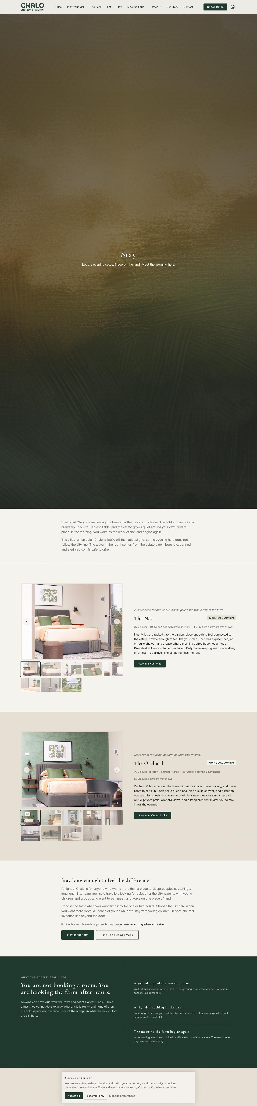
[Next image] (117, 621)
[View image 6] (30, 685)
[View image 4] (92, 669)
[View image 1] (30, 669)
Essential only (95, 1095)
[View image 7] (51, 685)
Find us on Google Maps (117, 934)
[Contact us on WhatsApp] (232, 6)
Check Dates (215, 6)
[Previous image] (27, 621)
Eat (109, 6)
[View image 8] (71, 685)
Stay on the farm (77, 934)
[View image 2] (51, 669)
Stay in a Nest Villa (150, 663)
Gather (154, 6)
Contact (188, 6)
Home (58, 6)
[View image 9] (92, 833)
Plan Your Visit (75, 6)
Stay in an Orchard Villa (152, 815)
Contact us (144, 1087)
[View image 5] (113, 669)
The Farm (96, 6)
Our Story (172, 6)
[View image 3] (71, 669)
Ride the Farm (135, 6)
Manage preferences (122, 1095)
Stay (119, 6)
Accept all (74, 1095)
